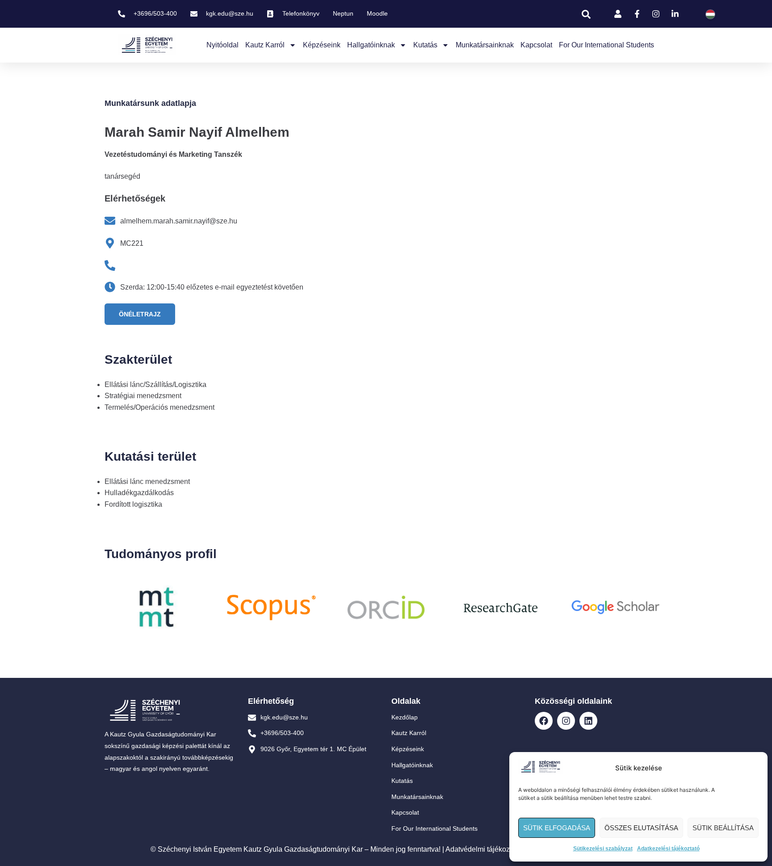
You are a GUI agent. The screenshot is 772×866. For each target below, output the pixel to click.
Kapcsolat (536, 45)
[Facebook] (544, 721)
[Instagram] (566, 721)
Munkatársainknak (485, 45)
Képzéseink (321, 45)
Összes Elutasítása (641, 828)
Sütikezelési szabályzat (603, 848)
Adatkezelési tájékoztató (668, 848)
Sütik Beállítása (723, 828)
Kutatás (425, 45)
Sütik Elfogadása (556, 828)
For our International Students (606, 45)
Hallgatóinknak (371, 45)
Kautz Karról (265, 45)
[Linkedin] (588, 721)
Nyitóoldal (222, 45)
